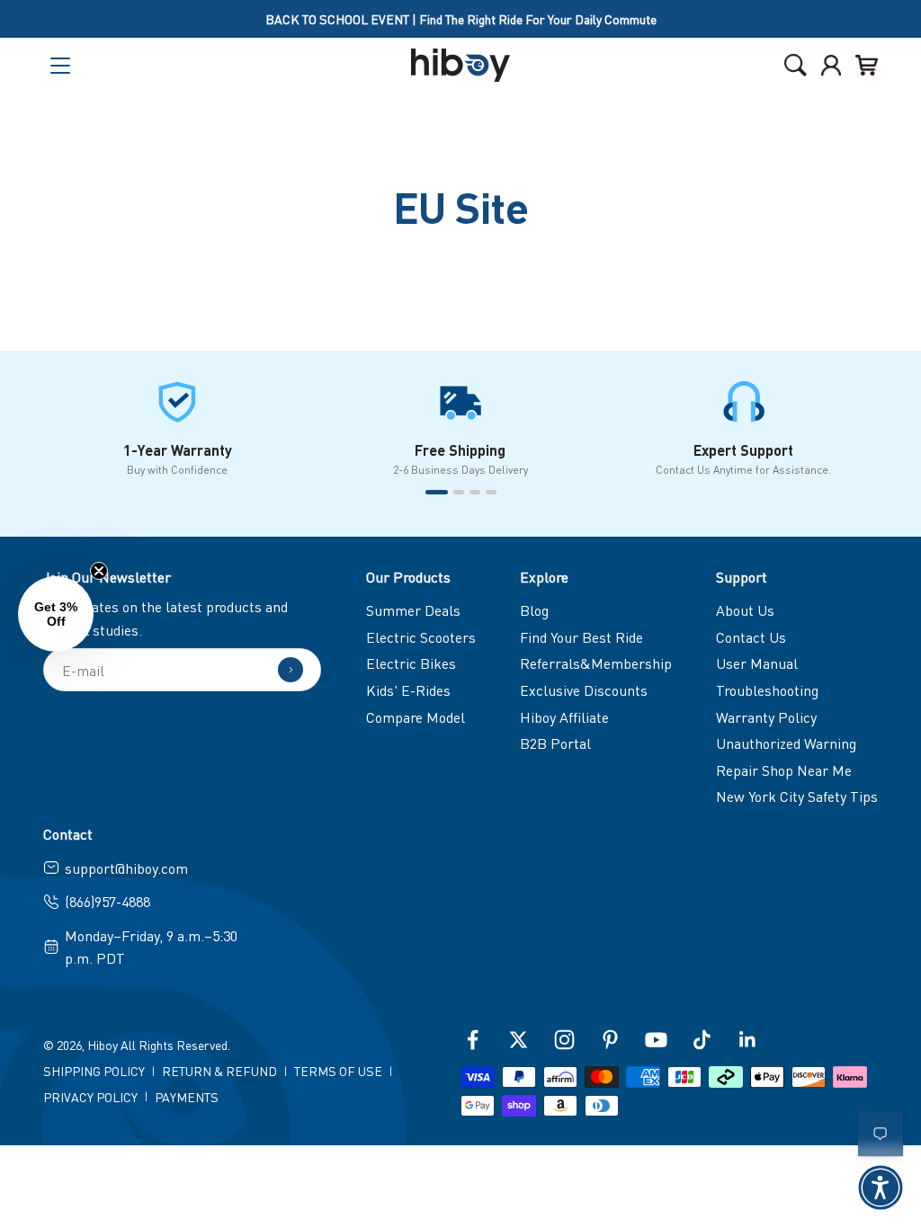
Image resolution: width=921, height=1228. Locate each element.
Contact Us (751, 636)
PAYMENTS (187, 1097)
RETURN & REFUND (219, 1071)
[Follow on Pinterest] (610, 1040)
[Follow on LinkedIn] (748, 1040)
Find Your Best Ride (581, 636)
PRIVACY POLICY (90, 1097)
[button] (880, 1187)
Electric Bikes (411, 663)
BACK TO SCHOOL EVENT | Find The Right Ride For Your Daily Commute (461, 19)
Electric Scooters (421, 636)
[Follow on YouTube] (656, 1040)
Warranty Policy (766, 716)
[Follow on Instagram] (564, 1040)
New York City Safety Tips (797, 796)
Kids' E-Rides (408, 690)
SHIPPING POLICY (94, 1071)
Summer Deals (413, 610)
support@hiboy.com (126, 868)
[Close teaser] (99, 571)
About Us (745, 610)
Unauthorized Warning (786, 743)
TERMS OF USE (338, 1071)
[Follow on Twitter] (518, 1040)
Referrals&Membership (596, 663)
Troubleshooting (767, 690)
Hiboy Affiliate (564, 716)
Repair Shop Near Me (784, 770)
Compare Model (415, 716)
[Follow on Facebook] (472, 1040)
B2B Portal (555, 743)
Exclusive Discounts (584, 690)
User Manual (757, 663)
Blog (534, 610)
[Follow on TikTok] (702, 1040)
